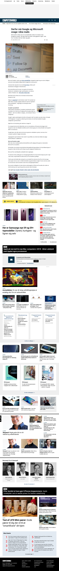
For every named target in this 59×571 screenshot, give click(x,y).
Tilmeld (36, 261)
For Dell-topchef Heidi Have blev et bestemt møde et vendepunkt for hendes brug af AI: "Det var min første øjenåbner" (43, 546)
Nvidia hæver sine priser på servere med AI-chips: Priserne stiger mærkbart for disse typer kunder (48, 218)
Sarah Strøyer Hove (50, 477)
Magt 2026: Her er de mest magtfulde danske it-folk (16, 23)
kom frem (26, 85)
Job (14, 1)
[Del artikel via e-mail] (45, 39)
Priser (44, 215)
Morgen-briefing (46, 232)
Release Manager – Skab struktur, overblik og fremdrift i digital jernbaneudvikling (22, 321)
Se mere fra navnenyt (29, 484)
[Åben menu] (55, 20)
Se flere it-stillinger (29, 341)
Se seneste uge (29, 554)
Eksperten (34, 1)
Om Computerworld (8, 1)
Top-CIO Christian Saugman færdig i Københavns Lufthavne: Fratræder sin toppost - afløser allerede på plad (18, 550)
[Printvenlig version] (46, 39)
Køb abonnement (29, 3)
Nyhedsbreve (47, 1)
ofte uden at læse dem (24, 92)
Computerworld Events (38, 562)
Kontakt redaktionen (26, 566)
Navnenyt (24, 565)
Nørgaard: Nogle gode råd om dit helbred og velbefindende (43, 537)
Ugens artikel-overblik (26, 560)
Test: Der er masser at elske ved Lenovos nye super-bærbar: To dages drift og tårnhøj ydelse (17, 537)
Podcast (23, 562)
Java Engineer (35, 320)
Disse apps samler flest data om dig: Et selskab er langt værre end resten (44, 541)
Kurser (22, 1)
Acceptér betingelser (21, 263)
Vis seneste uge (53, 241)
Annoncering (40, 1)
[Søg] (52, 20)
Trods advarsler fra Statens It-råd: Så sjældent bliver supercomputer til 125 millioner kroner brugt (48, 212)
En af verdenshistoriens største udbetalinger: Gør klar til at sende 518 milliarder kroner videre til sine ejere (44, 550)
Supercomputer (46, 208)
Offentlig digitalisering (22, 174)
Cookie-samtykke (50, 562)
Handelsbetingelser (50, 565)
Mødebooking (28, 1)
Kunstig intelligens (47, 227)
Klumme (31, 423)
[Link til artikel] (9, 185)
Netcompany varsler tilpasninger (49, 23)
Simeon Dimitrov (22, 477)
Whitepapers (36, 565)
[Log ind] (49, 20)
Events (18, 1)
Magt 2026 (45, 222)
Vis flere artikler (44, 241)
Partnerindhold (37, 563)
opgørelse (14, 100)
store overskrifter (26, 80)
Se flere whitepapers (29, 392)
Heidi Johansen (8, 477)
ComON (4, 190)
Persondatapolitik (50, 560)
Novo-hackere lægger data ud (35, 23)
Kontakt (53, 1)
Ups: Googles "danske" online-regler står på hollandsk (26, 169)
